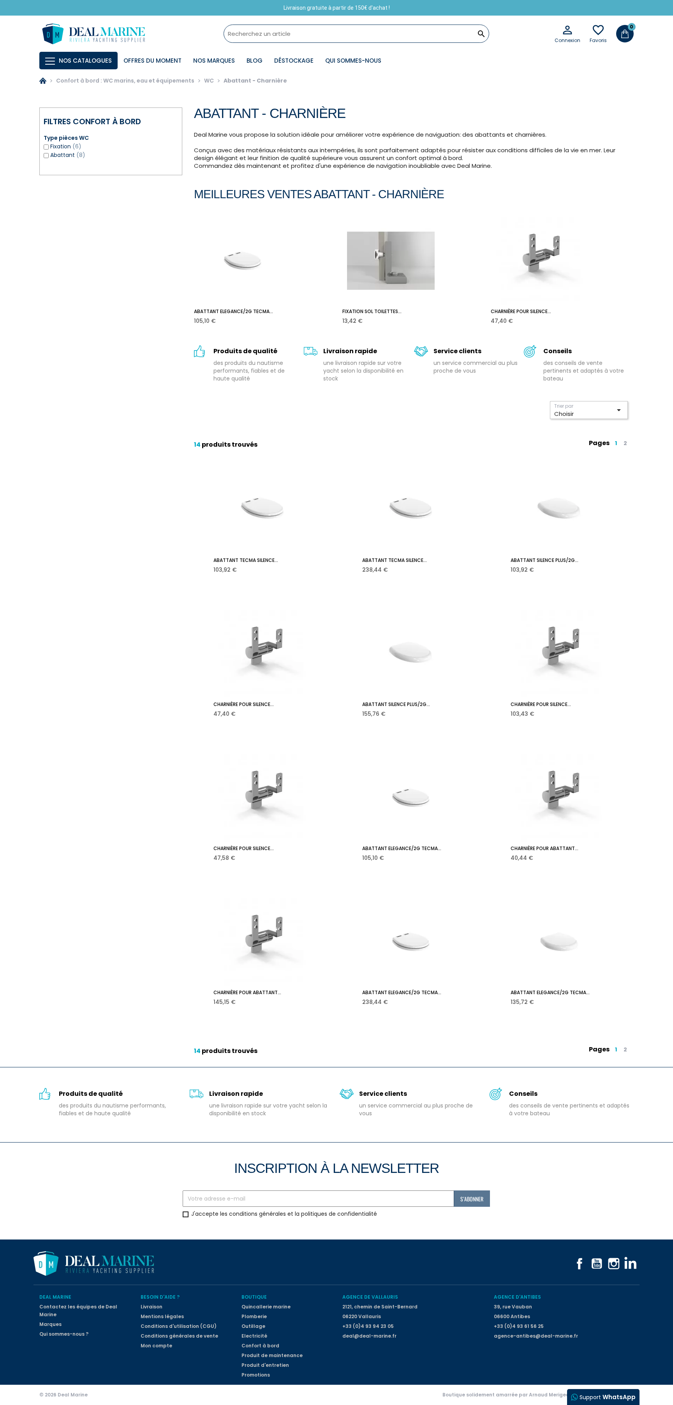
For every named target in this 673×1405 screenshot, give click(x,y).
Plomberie (254, 1316)
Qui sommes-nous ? (63, 1334)
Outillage (253, 1326)
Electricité (254, 1336)
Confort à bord (260, 1345)
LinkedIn (631, 1263)
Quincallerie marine (266, 1306)
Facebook (579, 1263)
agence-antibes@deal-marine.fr (536, 1336)
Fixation (65, 146)
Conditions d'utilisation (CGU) (179, 1326)
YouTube (596, 1263)
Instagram (614, 1263)
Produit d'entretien (265, 1365)
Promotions (255, 1375)
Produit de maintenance (272, 1355)
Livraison (151, 1306)
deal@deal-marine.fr (369, 1336)
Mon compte (156, 1345)
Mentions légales (162, 1316)
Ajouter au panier (248, 315)
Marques (50, 1324)
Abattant (67, 155)
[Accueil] (42, 80)
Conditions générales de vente (179, 1336)
